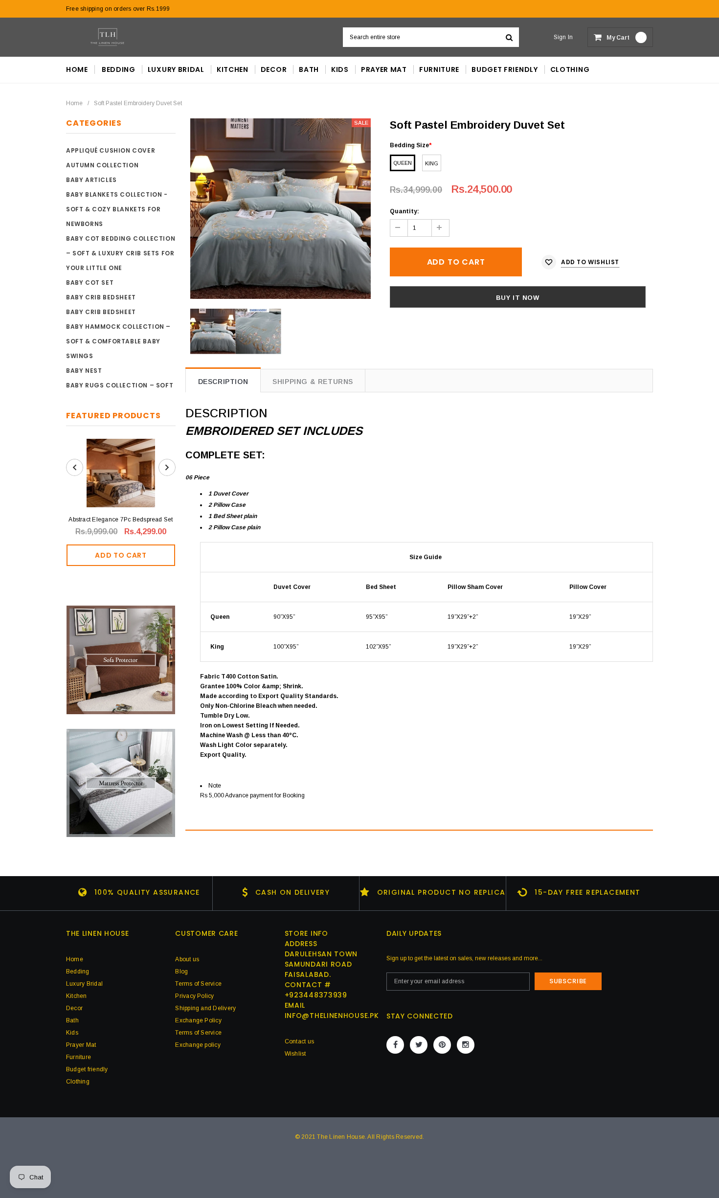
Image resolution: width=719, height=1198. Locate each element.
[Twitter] (418, 1045)
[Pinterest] (442, 1045)
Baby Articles (91, 180)
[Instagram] (465, 1045)
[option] (280, 208)
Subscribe (568, 981)
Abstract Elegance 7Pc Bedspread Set (120, 519)
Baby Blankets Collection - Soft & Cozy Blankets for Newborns (117, 209)
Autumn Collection (102, 165)
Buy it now (517, 297)
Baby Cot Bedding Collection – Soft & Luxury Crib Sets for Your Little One (120, 253)
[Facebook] (395, 1045)
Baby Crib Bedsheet (101, 297)
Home (74, 103)
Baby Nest (84, 370)
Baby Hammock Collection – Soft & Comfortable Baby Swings (118, 341)
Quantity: (404, 211)
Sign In (563, 37)
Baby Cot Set (89, 282)
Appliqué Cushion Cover (110, 150)
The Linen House (341, 1136)
